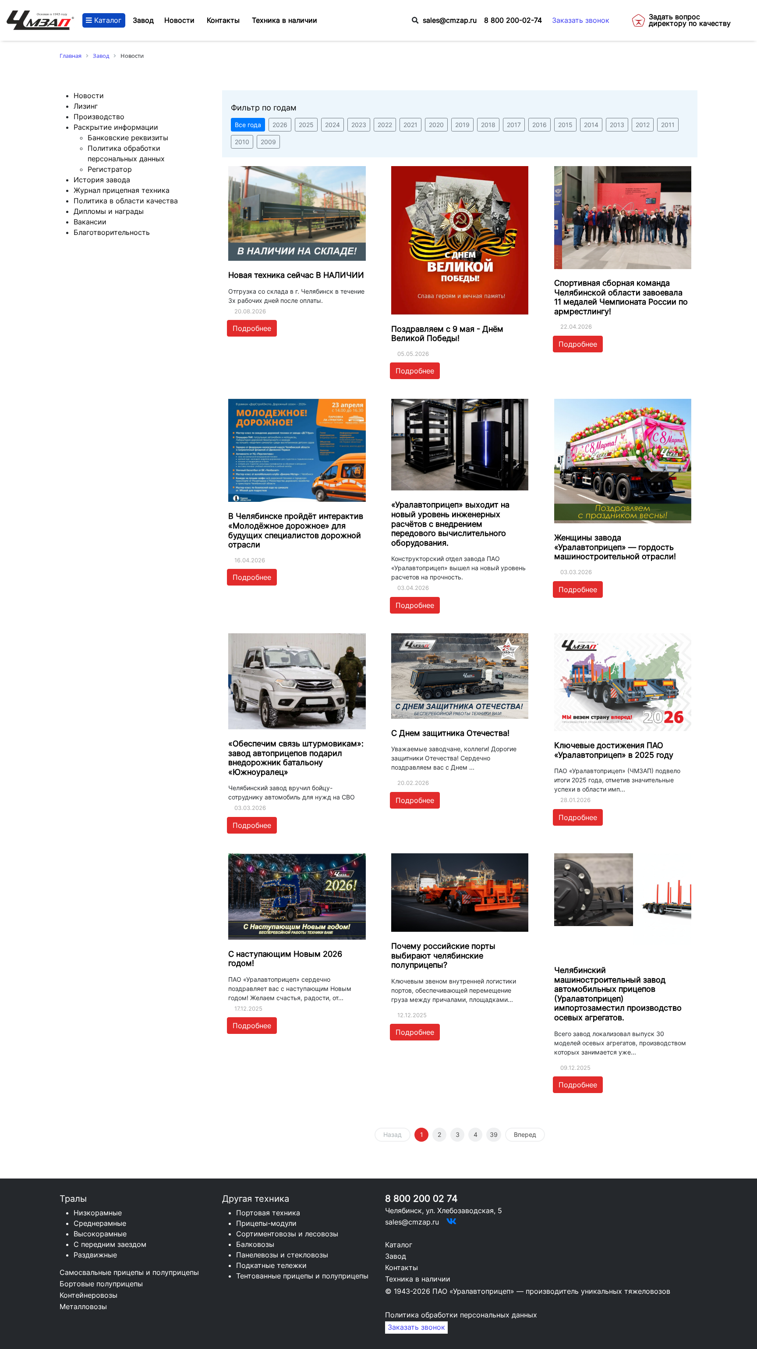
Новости (89, 95)
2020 (436, 124)
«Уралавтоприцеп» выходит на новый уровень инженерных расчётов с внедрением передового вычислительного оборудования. (450, 523)
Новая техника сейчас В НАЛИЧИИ (296, 275)
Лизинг (86, 106)
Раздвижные (95, 1254)
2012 (643, 124)
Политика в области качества (126, 200)
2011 (668, 124)
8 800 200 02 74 (421, 1198)
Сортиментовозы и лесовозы (287, 1233)
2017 (514, 124)
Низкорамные (98, 1212)
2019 (462, 124)
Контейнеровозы (88, 1295)
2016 (539, 124)
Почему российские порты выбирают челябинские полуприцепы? (443, 955)
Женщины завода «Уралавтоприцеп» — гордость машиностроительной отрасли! (615, 547)
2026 (279, 124)
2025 (306, 124)
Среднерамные (100, 1223)
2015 (565, 124)
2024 (332, 124)
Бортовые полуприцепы (101, 1283)
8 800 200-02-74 (513, 20)
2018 (488, 124)
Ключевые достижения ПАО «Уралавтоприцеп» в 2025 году (613, 750)
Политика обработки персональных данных (461, 1314)
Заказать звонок (580, 20)
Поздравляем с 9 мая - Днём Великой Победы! (447, 333)
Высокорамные (100, 1233)
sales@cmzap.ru (450, 20)
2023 (358, 124)
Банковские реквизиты (128, 137)
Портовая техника (268, 1212)
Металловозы (83, 1306)
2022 (385, 124)
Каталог (106, 20)
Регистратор (110, 169)
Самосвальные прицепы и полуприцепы (129, 1272)
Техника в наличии (417, 1278)
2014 (591, 124)
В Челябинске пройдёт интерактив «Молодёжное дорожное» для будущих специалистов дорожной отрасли (295, 530)
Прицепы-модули (266, 1223)
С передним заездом (110, 1244)
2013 (617, 124)
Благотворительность (112, 232)
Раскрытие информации (116, 127)
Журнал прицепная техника (122, 190)
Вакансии (90, 221)
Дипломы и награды (109, 211)
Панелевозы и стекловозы (282, 1254)
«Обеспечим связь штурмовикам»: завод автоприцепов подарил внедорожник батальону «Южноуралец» (296, 758)
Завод (143, 20)
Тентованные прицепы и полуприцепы (302, 1275)
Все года (248, 124)
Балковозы (255, 1244)
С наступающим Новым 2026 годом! (285, 958)
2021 (410, 124)
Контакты (401, 1267)
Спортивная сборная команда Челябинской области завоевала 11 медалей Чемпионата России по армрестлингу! (621, 297)
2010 (242, 142)
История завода (102, 179)
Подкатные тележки (271, 1265)
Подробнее (252, 328)
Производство (99, 116)
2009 (268, 142)
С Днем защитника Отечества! (450, 733)
